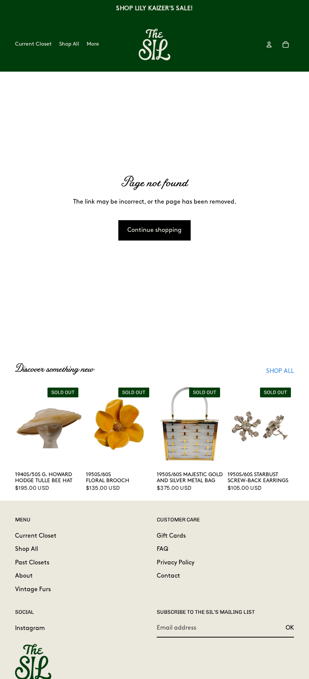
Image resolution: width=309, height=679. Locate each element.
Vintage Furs (33, 589)
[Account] (269, 44)
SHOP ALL (280, 371)
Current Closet (36, 536)
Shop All (26, 549)
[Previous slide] (23, 426)
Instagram (30, 628)
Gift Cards (171, 536)
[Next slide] (73, 426)
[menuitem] (93, 44)
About (24, 576)
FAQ (162, 549)
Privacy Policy (175, 562)
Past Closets (32, 562)
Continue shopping (154, 230)
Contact (168, 576)
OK (290, 628)
